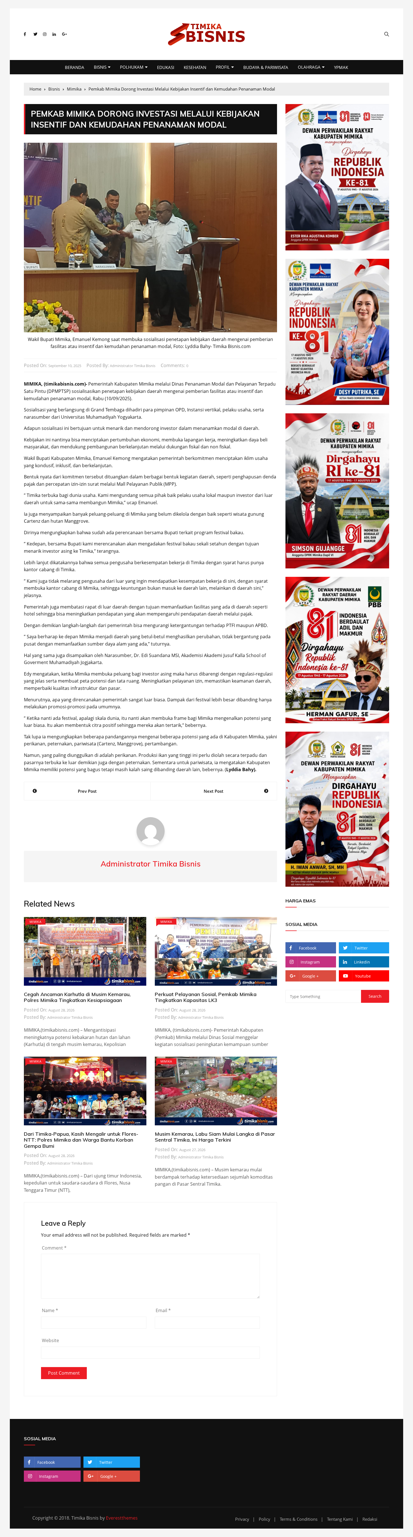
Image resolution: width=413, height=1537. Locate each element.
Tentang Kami (340, 1519)
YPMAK (341, 67)
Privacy (242, 1519)
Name (50, 1310)
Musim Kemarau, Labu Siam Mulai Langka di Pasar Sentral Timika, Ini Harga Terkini (215, 1137)
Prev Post (87, 791)
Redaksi (369, 1519)
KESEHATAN (195, 67)
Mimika (35, 922)
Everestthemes (122, 1518)
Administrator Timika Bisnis (132, 365)
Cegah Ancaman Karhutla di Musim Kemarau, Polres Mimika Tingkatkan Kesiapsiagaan (77, 997)
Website (50, 1340)
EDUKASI (165, 67)
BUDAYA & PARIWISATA (265, 67)
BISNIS (100, 67)
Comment (54, 1248)
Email (163, 1310)
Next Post (213, 791)
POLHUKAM (132, 67)
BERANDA (74, 67)
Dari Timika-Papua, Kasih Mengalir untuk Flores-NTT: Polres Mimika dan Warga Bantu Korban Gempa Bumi (81, 1140)
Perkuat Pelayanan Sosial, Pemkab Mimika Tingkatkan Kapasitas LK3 (206, 997)
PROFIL (223, 67)
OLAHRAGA (309, 67)
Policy (264, 1519)
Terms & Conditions (298, 1519)
